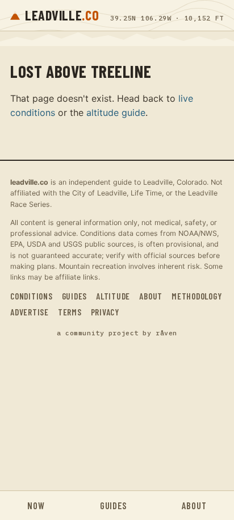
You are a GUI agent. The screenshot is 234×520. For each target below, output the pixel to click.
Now (35, 505)
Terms (70, 312)
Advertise (29, 312)
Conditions (31, 296)
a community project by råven (117, 332)
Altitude (113, 296)
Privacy (105, 312)
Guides (74, 296)
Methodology (197, 296)
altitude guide (115, 112)
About (150, 296)
